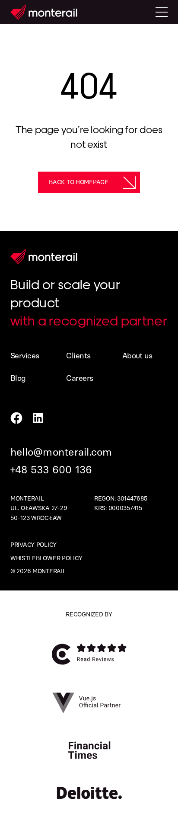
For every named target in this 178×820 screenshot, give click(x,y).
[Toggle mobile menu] (162, 12)
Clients (78, 356)
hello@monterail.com (61, 452)
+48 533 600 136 (51, 469)
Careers (79, 378)
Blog (18, 378)
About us (137, 356)
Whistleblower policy (46, 558)
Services (24, 356)
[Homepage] (43, 12)
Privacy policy (33, 545)
